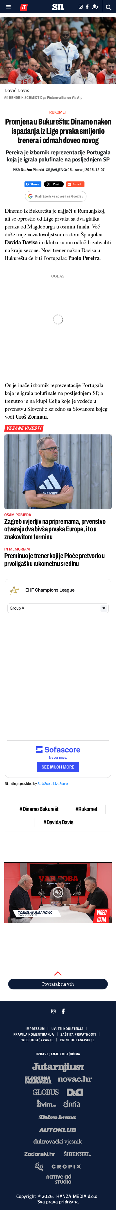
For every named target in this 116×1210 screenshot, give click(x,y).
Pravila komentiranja (34, 1034)
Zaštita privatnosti (78, 1034)
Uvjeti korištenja (68, 1029)
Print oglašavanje (77, 1040)
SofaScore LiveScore (52, 784)
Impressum (35, 1029)
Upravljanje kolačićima (58, 1054)
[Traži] (108, 7)
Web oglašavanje (37, 1040)
